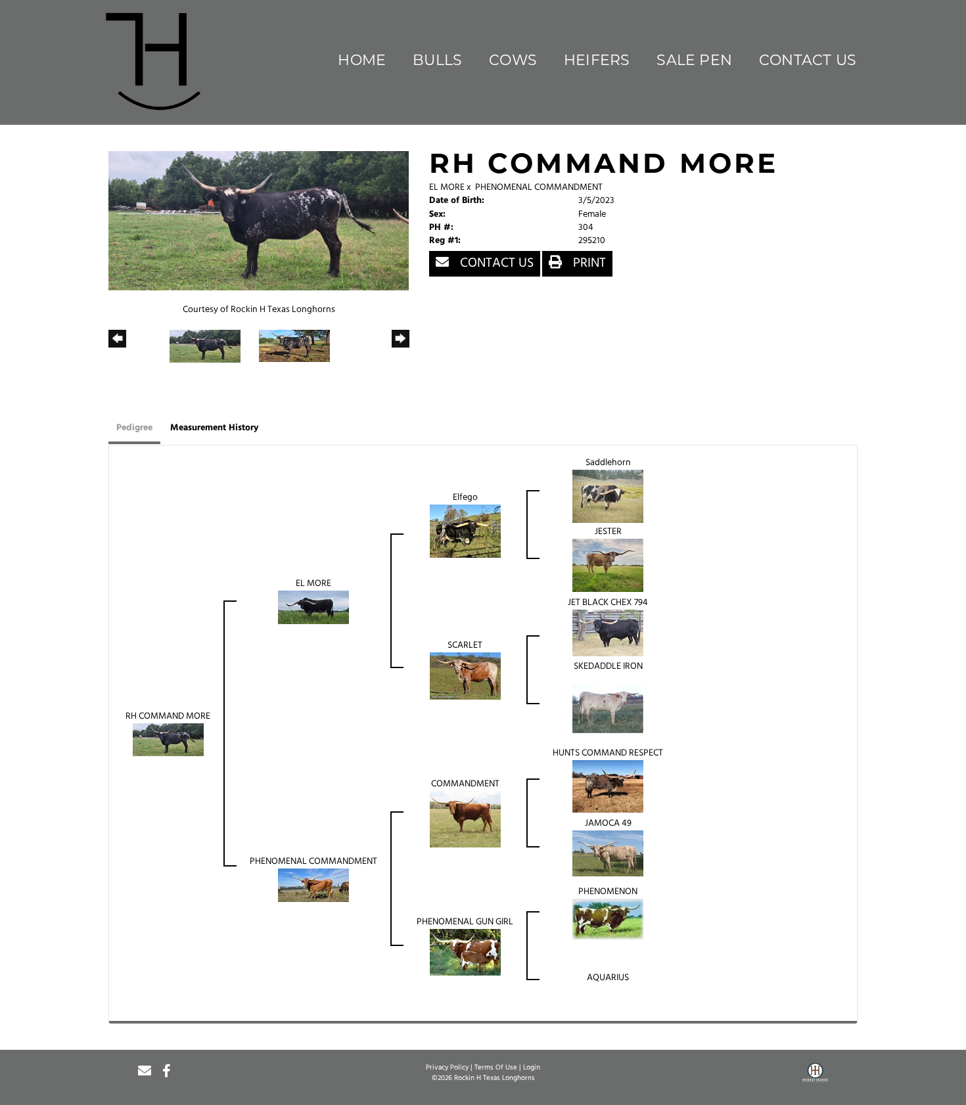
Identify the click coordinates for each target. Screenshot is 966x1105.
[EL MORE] (313, 607)
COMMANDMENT (465, 784)
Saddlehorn (608, 463)
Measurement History (214, 428)
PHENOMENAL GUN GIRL (465, 922)
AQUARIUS (608, 978)
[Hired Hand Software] (815, 1077)
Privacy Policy (447, 1067)
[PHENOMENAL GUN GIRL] (465, 952)
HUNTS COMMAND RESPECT (608, 753)
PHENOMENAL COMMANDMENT (539, 187)
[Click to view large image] (258, 221)
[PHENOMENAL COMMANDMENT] (313, 885)
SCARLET (465, 645)
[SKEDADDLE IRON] (607, 709)
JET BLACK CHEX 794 (608, 603)
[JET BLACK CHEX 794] (607, 633)
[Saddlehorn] (607, 496)
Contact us (495, 263)
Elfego (465, 498)
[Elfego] (465, 531)
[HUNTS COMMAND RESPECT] (607, 787)
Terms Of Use (495, 1067)
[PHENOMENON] (607, 919)
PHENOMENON (607, 892)
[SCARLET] (465, 676)
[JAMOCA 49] (607, 854)
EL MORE (447, 187)
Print (588, 263)
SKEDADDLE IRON (608, 666)
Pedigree (134, 428)
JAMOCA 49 (608, 823)
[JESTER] (607, 565)
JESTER (608, 532)
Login (531, 1067)
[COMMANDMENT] (465, 819)
